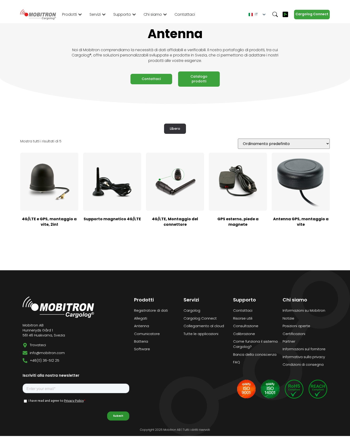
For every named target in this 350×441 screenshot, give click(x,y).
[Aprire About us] (165, 14)
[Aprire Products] (80, 14)
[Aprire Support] (134, 14)
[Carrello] (285, 14)
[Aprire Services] (104, 14)
